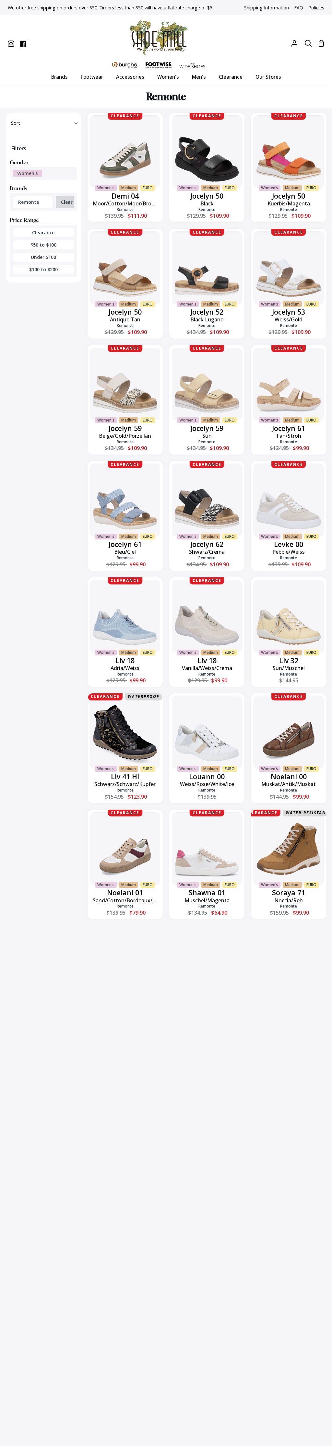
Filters (18, 148)
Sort (15, 123)
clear (67, 202)
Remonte (28, 202)
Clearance (43, 232)
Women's (27, 173)
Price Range (24, 220)
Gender (19, 162)
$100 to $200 (43, 269)
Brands (18, 188)
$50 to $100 (43, 245)
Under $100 (43, 257)
